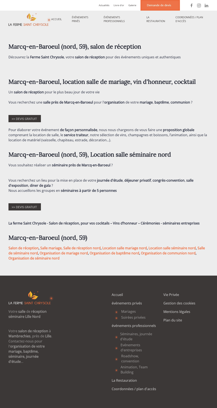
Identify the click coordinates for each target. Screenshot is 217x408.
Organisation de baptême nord (114, 253)
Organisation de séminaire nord (34, 258)
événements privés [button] (80, 19)
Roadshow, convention (130, 358)
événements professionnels (134, 325)
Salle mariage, (51, 248)
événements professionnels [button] (114, 19)
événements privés (127, 303)
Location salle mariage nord (124, 248)
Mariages (128, 311)
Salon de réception (23, 248)
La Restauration (155, 19)
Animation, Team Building (134, 369)
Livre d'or (119, 5)
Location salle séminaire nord (172, 248)
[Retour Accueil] (29, 19)
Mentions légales (176, 311)
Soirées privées (133, 317)
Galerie (132, 5)
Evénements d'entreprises (131, 347)
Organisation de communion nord (168, 253)
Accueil (56, 19)
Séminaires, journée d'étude (136, 336)
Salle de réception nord (82, 248)
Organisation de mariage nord (64, 253)
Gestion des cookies (179, 303)
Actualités (104, 5)
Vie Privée (171, 294)
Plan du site (172, 320)
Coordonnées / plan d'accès (189, 19)
